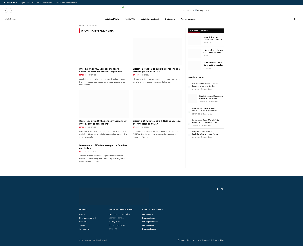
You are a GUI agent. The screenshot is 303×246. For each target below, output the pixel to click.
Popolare (194, 30)
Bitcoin (82, 75)
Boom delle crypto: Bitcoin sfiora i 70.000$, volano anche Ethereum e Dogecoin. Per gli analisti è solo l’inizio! (213, 38)
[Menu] (298, 19)
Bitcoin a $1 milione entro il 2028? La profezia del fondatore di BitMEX (157, 122)
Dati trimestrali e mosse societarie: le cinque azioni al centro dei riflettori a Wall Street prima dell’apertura (205, 87)
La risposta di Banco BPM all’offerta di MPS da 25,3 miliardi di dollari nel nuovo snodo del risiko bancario (205, 123)
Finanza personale (188, 19)
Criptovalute (170, 19)
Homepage (83, 25)
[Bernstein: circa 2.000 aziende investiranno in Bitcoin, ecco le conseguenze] (104, 103)
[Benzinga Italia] (151, 10)
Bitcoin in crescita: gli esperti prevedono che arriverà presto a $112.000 (156, 70)
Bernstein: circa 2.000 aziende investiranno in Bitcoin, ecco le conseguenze (103, 122)
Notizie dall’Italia (112, 19)
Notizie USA (130, 19)
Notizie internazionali (150, 19)
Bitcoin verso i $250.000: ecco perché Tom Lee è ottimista (103, 146)
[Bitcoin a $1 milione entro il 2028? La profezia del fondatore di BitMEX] (157, 103)
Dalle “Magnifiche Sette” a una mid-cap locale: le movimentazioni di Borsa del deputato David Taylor (205, 110)
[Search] (295, 19)
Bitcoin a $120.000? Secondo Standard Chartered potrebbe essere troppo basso (100, 70)
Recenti (204, 30)
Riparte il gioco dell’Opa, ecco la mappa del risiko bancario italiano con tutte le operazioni (211, 98)
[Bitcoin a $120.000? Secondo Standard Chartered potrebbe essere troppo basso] (104, 51)
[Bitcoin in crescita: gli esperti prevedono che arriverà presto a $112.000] (157, 51)
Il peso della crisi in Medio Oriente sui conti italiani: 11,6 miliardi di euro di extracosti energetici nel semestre (50, 2)
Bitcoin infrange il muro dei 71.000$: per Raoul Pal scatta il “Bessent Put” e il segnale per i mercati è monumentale (213, 51)
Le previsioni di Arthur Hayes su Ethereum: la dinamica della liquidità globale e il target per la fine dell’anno (213, 64)
